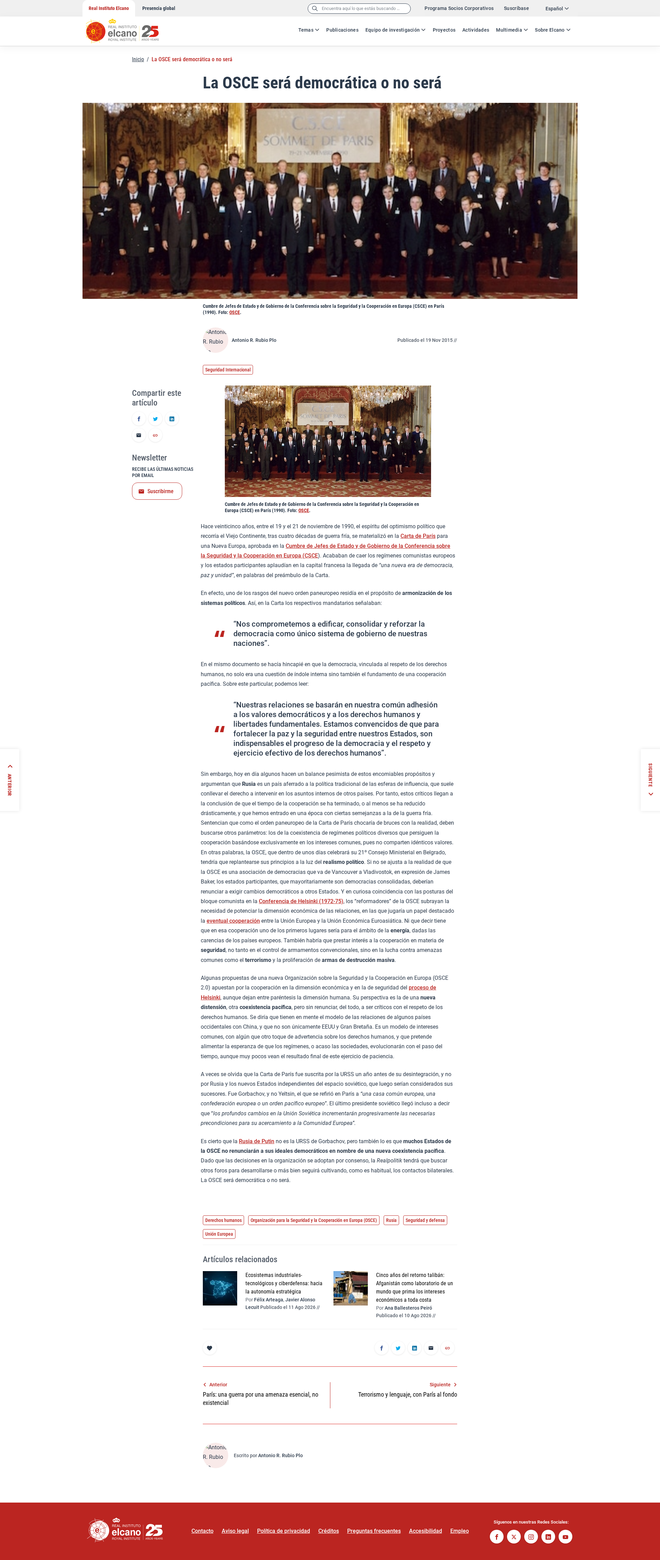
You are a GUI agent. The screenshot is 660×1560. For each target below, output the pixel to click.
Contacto (202, 1531)
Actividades (475, 30)
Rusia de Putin (256, 1141)
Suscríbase (516, 8)
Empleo (459, 1531)
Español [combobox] (554, 8)
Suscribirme (160, 491)
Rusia (391, 1220)
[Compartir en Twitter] (155, 419)
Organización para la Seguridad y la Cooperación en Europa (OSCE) (314, 1220)
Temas (306, 30)
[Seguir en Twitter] (514, 1537)
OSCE (234, 312)
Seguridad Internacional (228, 369)
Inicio (138, 59)
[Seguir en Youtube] (565, 1537)
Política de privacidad (283, 1531)
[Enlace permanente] (155, 435)
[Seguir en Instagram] (531, 1537)
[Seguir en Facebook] (497, 1537)
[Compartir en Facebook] (139, 419)
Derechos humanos (223, 1220)
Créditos (328, 1531)
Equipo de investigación (392, 30)
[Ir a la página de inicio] (129, 27)
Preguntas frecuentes (374, 1531)
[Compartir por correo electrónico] (139, 435)
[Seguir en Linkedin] (548, 1537)
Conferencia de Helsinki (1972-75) (301, 901)
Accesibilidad (425, 1531)
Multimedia (509, 30)
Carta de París (418, 536)
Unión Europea (219, 1234)
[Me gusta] (210, 1348)
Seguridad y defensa (425, 1220)
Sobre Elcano (549, 30)
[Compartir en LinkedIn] (172, 419)
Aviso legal (235, 1531)
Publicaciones (342, 30)
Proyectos (444, 30)
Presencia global (158, 8)
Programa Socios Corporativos (459, 8)
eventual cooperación (233, 921)
